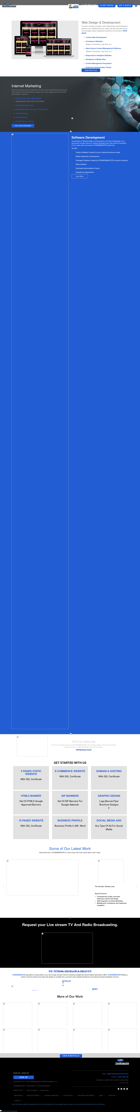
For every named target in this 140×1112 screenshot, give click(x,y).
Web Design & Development (47, 12)
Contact (123, 12)
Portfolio (113, 12)
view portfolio (91, 70)
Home (32, 12)
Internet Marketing (68, 12)
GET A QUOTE (125, 5)
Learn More (80, 176)
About (103, 12)
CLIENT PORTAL (107, 5)
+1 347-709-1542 (88, 5)
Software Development (89, 12)
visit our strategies (23, 126)
